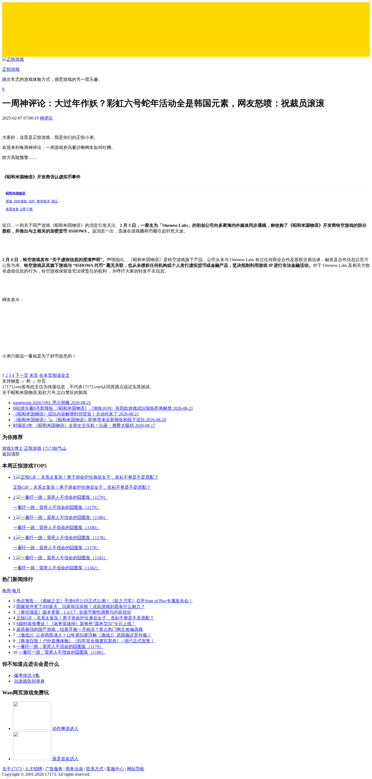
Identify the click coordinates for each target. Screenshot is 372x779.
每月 (16, 590)
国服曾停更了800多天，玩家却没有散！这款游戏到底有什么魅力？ (80, 606)
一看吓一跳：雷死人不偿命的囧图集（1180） (62, 652)
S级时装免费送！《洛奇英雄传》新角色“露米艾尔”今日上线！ (76, 623)
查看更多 (12, 209)
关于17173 (12, 768)
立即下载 (26, 209)
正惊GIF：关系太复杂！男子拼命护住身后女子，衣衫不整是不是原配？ (85, 618)
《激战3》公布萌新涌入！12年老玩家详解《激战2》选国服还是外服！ (83, 635)
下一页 (21, 375)
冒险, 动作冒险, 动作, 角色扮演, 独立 (32, 201)
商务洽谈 (74, 768)
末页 (33, 375)
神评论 (46, 118)
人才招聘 (33, 768)
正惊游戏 (32, 448)
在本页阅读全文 (54, 375)
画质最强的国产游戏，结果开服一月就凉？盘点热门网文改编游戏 (79, 629)
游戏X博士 (12, 448)
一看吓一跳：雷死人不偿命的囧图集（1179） (59, 646)
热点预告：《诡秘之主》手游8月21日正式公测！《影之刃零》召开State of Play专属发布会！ (104, 600)
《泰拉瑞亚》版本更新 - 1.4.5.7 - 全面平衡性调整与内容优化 (73, 612)
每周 (6, 590)
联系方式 (94, 768)
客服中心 (115, 768)
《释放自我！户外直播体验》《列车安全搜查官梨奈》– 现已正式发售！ (85, 641)
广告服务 (54, 768)
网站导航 (135, 768)
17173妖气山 (54, 448)
